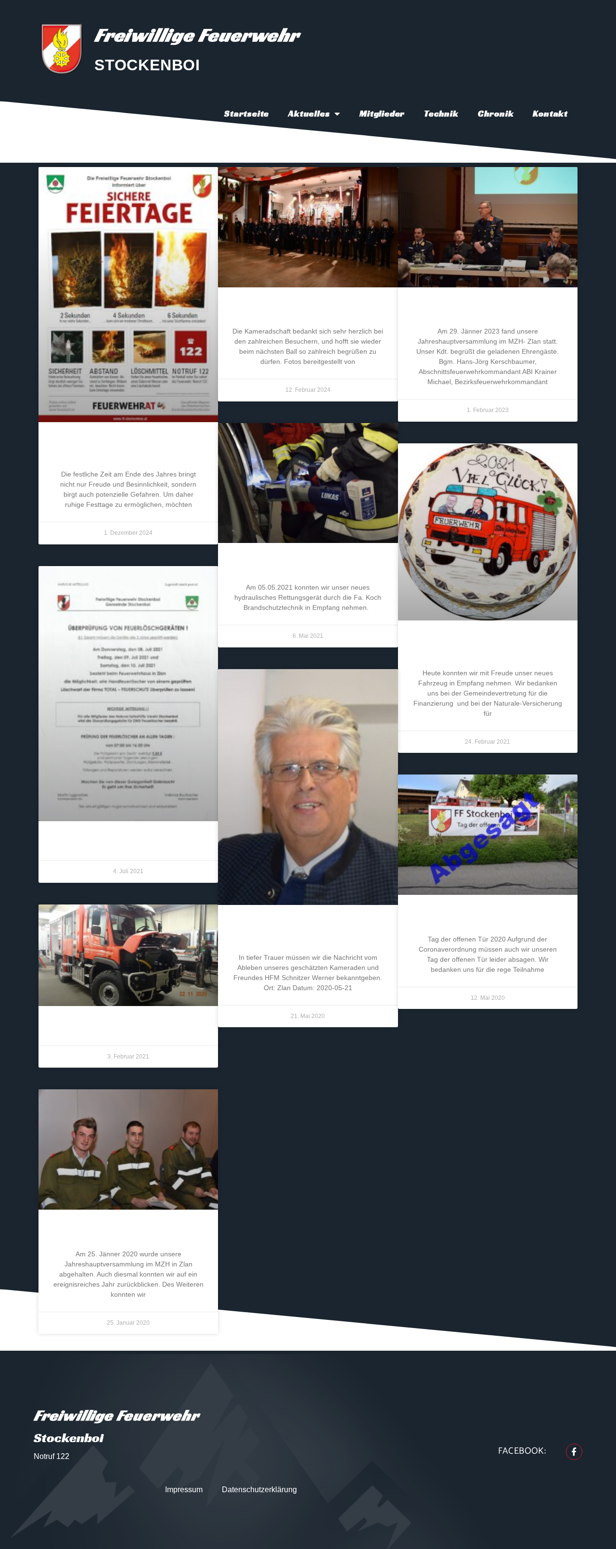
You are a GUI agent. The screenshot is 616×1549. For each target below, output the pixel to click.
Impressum (184, 1489)
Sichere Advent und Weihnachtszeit (128, 449)
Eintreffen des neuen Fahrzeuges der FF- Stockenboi (487, 647)
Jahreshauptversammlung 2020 (128, 1232)
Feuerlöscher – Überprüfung (128, 844)
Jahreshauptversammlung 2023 (487, 310)
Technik (441, 113)
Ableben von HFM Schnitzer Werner (308, 932)
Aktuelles (309, 113)
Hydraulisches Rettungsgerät (308, 566)
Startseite (246, 113)
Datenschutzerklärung (259, 1489)
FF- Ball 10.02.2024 (307, 310)
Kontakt (550, 113)
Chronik (496, 113)
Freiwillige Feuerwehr (196, 35)
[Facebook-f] (574, 1452)
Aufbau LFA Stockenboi (128, 1029)
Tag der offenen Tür (487, 918)
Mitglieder (382, 113)
